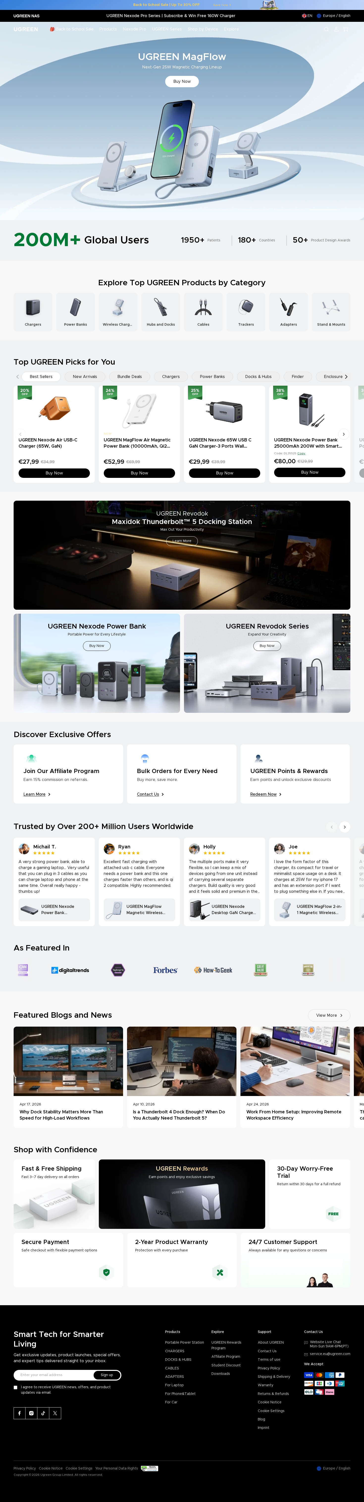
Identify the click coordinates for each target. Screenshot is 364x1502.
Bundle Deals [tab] (129, 377)
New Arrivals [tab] (85, 377)
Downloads (220, 1374)
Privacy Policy (269, 1368)
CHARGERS (174, 1351)
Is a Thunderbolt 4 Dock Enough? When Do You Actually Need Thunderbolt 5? (179, 1115)
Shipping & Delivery (274, 1377)
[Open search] (326, 29)
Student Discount (226, 1365)
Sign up (107, 1375)
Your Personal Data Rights (116, 1468)
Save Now (220, 4)
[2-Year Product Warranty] (182, 1260)
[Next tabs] (346, 377)
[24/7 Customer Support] (295, 1260)
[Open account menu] (336, 29)
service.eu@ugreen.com (330, 1354)
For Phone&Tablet (180, 1394)
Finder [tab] (298, 377)
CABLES (172, 1368)
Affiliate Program (225, 1356)
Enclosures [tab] (334, 377)
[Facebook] (20, 1413)
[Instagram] (31, 1413)
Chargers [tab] (171, 377)
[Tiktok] (43, 1413)
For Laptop (174, 1385)
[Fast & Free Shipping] (54, 1194)
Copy (301, 453)
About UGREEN (271, 1342)
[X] (55, 1413)
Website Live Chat (325, 1342)
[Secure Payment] (68, 1260)
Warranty (265, 1385)
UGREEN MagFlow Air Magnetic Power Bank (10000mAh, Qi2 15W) (137, 446)
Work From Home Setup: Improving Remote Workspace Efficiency (293, 1115)
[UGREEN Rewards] (182, 1194)
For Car (171, 1402)
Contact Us (267, 1351)
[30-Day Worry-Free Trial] (309, 1194)
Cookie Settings (271, 1411)
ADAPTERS (174, 1377)
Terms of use (269, 1359)
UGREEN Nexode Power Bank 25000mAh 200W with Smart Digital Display (306, 446)
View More (326, 1015)
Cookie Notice (270, 1402)
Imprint (263, 1428)
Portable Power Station (184, 1342)
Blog (261, 1419)
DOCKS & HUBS (178, 1359)
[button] (9, 121)
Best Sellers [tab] (41, 377)
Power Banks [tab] (212, 377)
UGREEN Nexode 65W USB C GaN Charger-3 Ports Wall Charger (220, 446)
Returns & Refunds (273, 1394)
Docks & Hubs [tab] (258, 377)
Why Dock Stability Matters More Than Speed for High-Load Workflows (61, 1115)
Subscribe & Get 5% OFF (182, 82)
